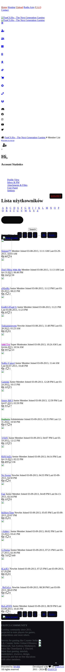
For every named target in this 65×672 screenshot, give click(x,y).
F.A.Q (38, 7)
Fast (3, 494)
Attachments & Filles (17, 185)
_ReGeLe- (6, 587)
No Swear (6, 475)
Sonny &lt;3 (7, 400)
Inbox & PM (13, 182)
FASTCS (59, 666)
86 (44, 235)
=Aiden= (5, 531)
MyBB (16, 666)
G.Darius (5, 550)
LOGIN (48, 7)
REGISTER (48, 10)
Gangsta (5, 382)
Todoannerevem (9, 325)
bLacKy (5, 568)
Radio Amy (29, 7)
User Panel (12, 188)
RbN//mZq (6, 456)
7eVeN (4, 438)
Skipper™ (6, 251)
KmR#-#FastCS (9, 307)
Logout (56, 196)
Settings (11, 190)
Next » (52, 235)
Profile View (13, 179)
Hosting (11, 7)
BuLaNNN (6, 606)
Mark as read (8, 140)
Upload (19, 7)
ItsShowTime (7, 512)
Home (4, 7)
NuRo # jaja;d (8, 363)
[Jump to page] (10, 238)
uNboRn (5, 288)
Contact (5, 10)
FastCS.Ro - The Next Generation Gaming (25, 137)
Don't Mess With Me (11, 269)
